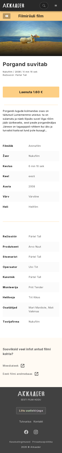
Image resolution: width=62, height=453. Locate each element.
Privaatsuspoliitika (42, 442)
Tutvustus (25, 421)
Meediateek (10, 365)
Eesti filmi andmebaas (17, 373)
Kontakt (38, 421)
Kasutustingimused (19, 442)
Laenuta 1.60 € (31, 92)
